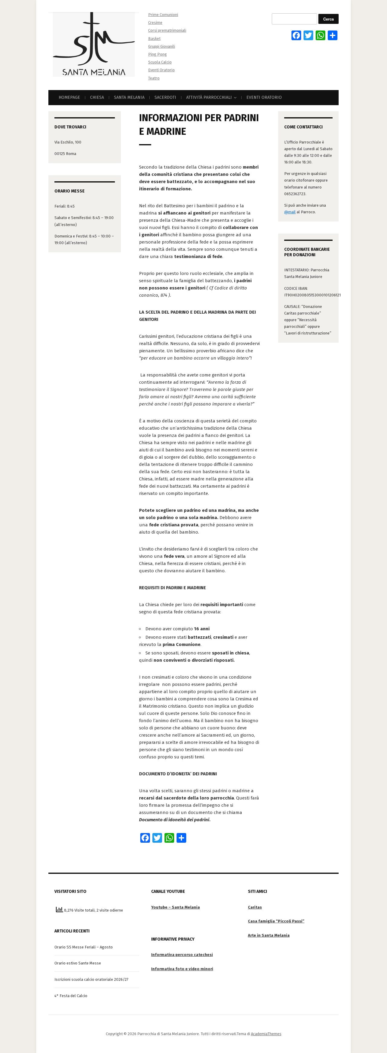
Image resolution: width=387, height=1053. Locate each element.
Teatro (154, 78)
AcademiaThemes (266, 1034)
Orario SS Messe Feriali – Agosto (83, 947)
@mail (290, 212)
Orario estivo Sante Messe (77, 963)
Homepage (69, 97)
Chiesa (97, 97)
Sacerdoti (165, 97)
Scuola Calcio (160, 62)
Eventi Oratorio (161, 70)
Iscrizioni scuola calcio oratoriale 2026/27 (91, 979)
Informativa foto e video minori (182, 969)
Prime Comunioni (163, 14)
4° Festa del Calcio (70, 995)
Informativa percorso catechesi (182, 954)
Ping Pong (157, 54)
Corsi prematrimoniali (167, 30)
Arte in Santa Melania (269, 935)
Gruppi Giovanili (161, 46)
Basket (154, 38)
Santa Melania (129, 97)
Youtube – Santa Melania (175, 907)
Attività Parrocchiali (209, 97)
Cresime (155, 22)
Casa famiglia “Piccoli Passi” (276, 921)
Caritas (255, 907)
